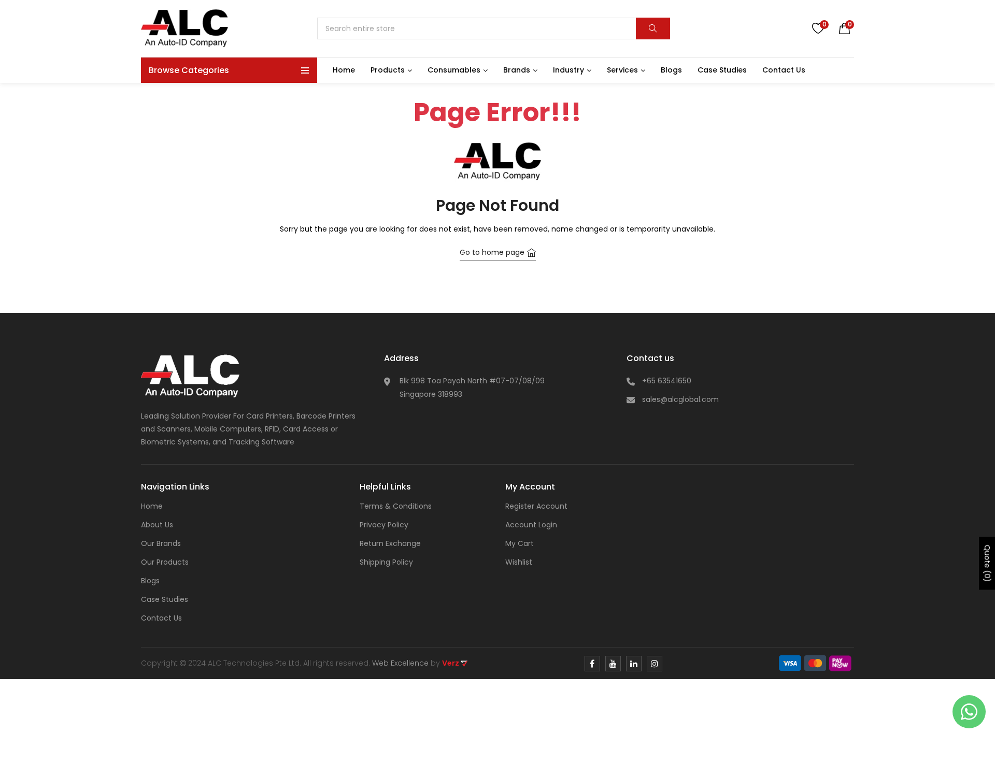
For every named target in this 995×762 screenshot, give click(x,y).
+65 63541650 (666, 381)
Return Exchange (390, 543)
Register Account (536, 506)
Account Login (531, 525)
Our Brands (161, 543)
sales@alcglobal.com (680, 399)
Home (152, 506)
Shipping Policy (386, 562)
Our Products (165, 562)
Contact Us (161, 618)
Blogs (150, 581)
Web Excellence (400, 663)
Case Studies (164, 599)
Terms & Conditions (396, 506)
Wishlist (518, 562)
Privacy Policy (384, 525)
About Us (157, 525)
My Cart (519, 543)
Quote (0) (987, 563)
